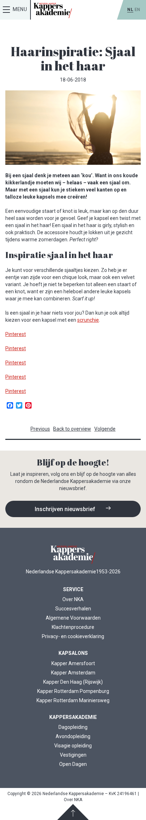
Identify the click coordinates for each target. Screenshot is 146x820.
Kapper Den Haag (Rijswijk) (73, 682)
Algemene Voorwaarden (73, 618)
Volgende (105, 429)
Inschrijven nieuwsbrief (66, 509)
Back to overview (72, 429)
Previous (40, 429)
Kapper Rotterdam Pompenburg (73, 691)
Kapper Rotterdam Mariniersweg (73, 700)
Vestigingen (73, 755)
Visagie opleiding (73, 745)
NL (130, 9)
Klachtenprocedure (73, 627)
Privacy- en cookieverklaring (73, 636)
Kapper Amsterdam (73, 673)
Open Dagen (73, 764)
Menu (20, 9)
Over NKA (73, 599)
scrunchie (88, 320)
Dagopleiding (73, 727)
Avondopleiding (73, 736)
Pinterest (15, 334)
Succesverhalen (73, 608)
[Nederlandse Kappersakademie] (53, 10)
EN (137, 9)
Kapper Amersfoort (73, 663)
